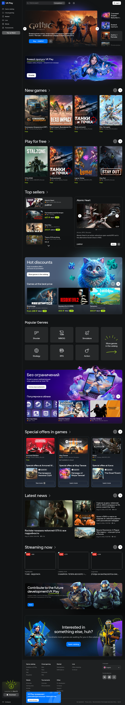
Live (73, 664)
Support (59, 688)
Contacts (59, 685)
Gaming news (30, 685)
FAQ (42, 675)
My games (29, 675)
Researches (60, 691)
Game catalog (30, 664)
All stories (29, 683)
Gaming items (60, 667)
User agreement (80, 702)
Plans (42, 670)
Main (42, 667)
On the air (74, 670)
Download (44, 672)
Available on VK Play (31, 667)
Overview (44, 683)
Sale (27, 672)
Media (28, 680)
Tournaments (45, 680)
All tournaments (45, 685)
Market (59, 664)
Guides (28, 691)
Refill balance (60, 670)
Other (59, 680)
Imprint (119, 702)
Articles (28, 688)
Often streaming (76, 667)
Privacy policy (88, 702)
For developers (61, 683)
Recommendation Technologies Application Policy (104, 702)
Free (27, 670)
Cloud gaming (46, 664)
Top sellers (34, 192)
